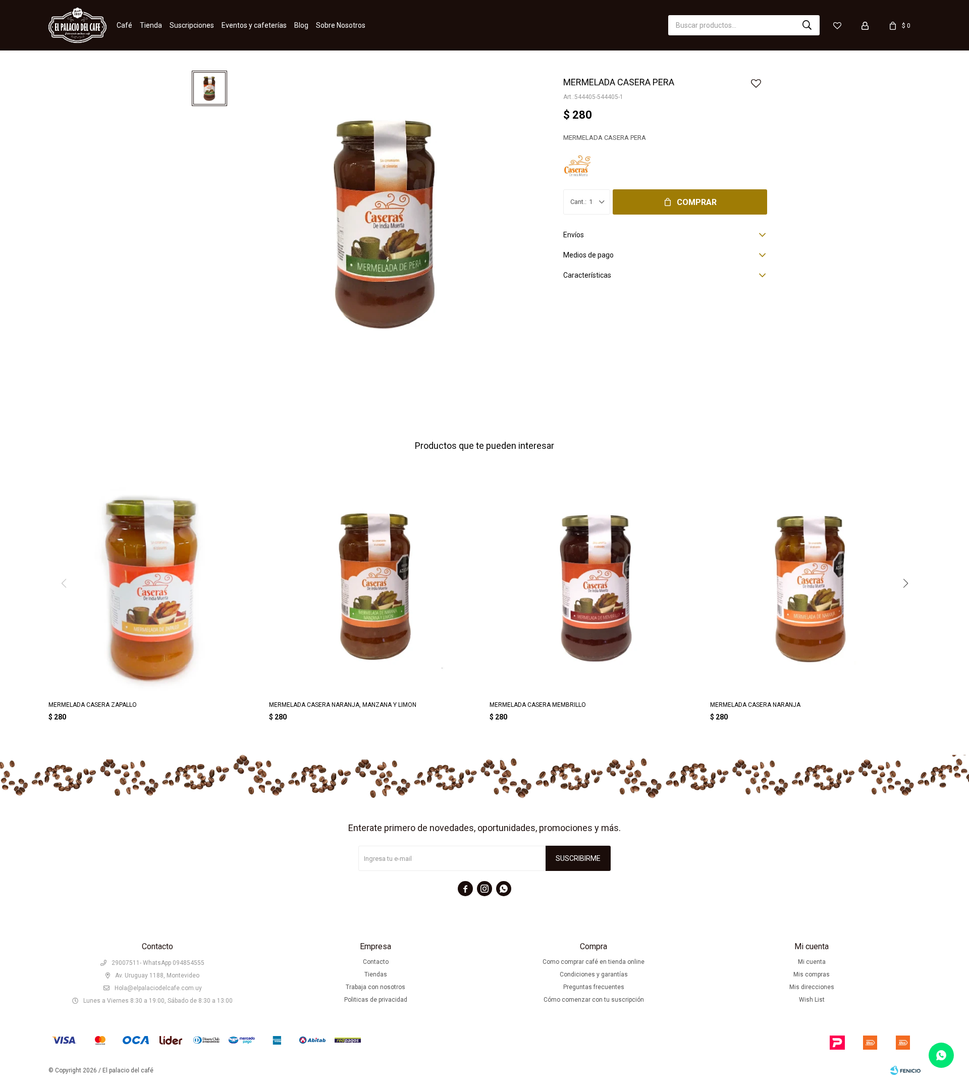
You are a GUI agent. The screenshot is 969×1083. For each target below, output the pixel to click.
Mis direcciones (811, 987)
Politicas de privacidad (375, 999)
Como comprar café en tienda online (593, 961)
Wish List (812, 999)
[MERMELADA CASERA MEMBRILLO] (595, 587)
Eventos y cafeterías (254, 25)
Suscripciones (192, 25)
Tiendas (375, 974)
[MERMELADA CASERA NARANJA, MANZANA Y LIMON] (374, 587)
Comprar (697, 202)
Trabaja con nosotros (375, 987)
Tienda (151, 25)
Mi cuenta (812, 961)
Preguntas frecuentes (593, 987)
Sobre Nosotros (340, 25)
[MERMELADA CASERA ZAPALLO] (153, 587)
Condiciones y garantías (594, 974)
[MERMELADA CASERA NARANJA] (815, 587)
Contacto (376, 961)
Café (124, 25)
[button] (807, 25)
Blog (301, 25)
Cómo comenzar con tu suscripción (594, 999)
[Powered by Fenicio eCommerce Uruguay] (905, 1070)
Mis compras (811, 974)
